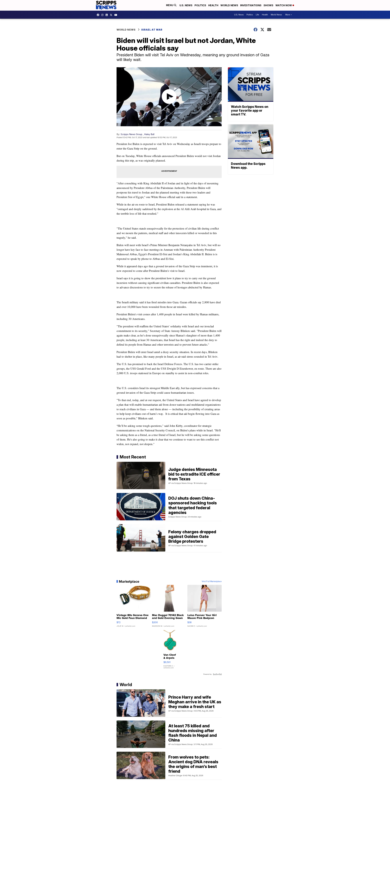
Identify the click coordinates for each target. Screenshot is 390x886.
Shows (268, 5)
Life (257, 14)
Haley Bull (149, 134)
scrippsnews (99, 15)
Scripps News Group (131, 134)
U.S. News (185, 5)
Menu (170, 5)
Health (213, 5)
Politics (200, 5)
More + (288, 14)
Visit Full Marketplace (212, 581)
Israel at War (151, 29)
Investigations (250, 5)
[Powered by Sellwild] (217, 674)
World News (229, 5)
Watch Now (283, 5)
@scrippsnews (116, 15)
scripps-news (107, 15)
